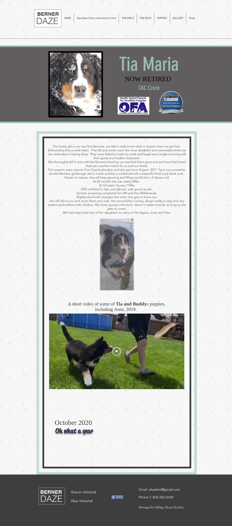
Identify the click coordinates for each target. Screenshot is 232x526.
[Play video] (116, 351)
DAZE (47, 21)
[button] (128, 18)
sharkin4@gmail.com (164, 489)
